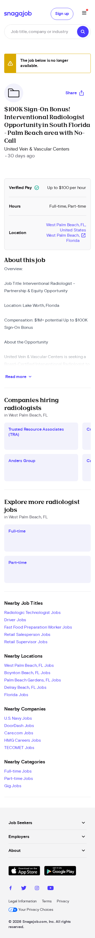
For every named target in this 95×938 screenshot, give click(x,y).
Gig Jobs (12, 786)
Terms (46, 901)
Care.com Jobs (18, 733)
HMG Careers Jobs (22, 740)
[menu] (84, 13)
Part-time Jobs (18, 778)
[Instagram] (37, 889)
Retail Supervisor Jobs (25, 642)
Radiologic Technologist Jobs (32, 612)
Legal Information (22, 901)
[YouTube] (51, 889)
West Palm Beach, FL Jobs (29, 665)
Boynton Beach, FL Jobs (27, 673)
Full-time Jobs (18, 771)
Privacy (63, 901)
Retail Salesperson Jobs (27, 634)
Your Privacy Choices (35, 910)
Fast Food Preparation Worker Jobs (38, 627)
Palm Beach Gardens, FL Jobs (32, 680)
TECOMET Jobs (19, 748)
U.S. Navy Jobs (18, 718)
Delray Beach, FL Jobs (25, 687)
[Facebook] (10, 889)
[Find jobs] (83, 31)
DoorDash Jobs (19, 726)
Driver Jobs (15, 620)
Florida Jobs (16, 695)
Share (71, 93)
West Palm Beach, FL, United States (66, 233)
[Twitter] (23, 889)
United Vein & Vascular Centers (36, 149)
